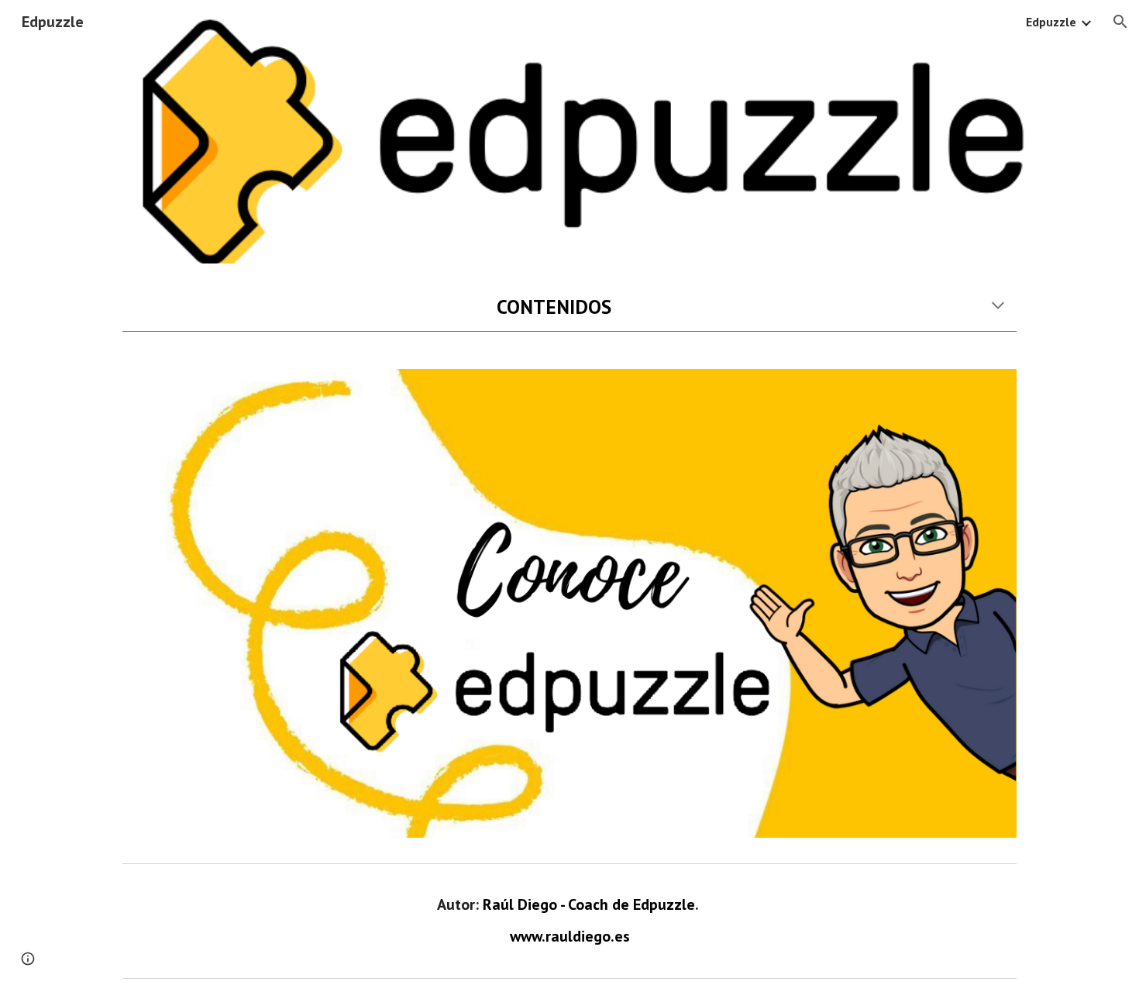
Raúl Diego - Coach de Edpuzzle (589, 904)
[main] (569, 306)
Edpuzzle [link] (1051, 21)
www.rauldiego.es (570, 936)
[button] (1120, 21)
